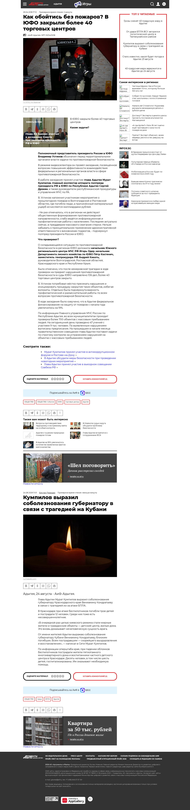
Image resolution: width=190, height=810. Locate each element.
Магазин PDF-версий (107, 756)
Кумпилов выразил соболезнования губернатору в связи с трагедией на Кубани (143, 46)
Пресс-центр (76, 756)
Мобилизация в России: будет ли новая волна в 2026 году (146, 173)
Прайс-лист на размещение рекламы (62, 759)
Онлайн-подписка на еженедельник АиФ (140, 756)
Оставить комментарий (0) (95, 379)
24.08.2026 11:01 (30, 493)
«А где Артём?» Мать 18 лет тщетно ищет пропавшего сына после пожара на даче (148, 127)
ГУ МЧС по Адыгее (31, 102)
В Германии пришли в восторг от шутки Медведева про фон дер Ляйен (148, 153)
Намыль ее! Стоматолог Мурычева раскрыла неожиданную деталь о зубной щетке (148, 108)
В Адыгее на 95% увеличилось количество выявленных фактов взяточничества (50, 444)
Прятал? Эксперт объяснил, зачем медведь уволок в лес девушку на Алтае (148, 137)
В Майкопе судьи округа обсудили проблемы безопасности (94, 425)
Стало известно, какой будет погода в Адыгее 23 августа (143, 57)
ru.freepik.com (29, 579)
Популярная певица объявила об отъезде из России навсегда (145, 163)
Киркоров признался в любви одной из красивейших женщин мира (148, 202)
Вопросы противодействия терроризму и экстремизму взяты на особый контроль (51, 425)
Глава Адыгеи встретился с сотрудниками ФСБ (95, 434)
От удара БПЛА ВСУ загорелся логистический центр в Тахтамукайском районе (143, 34)
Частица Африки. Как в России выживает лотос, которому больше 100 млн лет (148, 88)
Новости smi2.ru (33, 483)
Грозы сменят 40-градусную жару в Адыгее (143, 22)
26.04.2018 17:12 (30, 12)
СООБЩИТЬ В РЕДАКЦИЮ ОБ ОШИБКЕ (146, 759)
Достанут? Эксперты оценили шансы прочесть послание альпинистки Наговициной (149, 117)
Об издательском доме (56, 756)
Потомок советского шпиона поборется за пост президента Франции (145, 193)
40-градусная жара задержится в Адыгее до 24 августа (143, 69)
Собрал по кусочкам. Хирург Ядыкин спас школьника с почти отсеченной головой (149, 98)
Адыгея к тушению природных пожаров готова (50, 434)
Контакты (90, 756)
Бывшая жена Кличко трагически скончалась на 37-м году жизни (146, 183)
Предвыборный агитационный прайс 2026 (106, 759)
